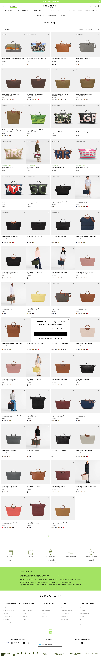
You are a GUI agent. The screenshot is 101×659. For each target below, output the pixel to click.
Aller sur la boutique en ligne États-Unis (51, 334)
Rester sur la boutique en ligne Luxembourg (51, 338)
